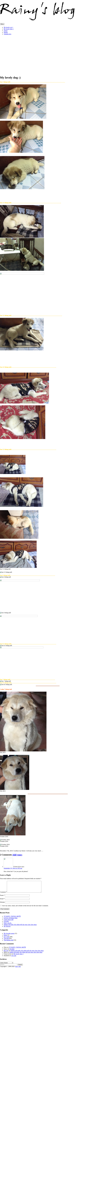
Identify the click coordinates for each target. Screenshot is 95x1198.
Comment (3, 892)
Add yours (17, 855)
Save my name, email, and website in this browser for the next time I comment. (25, 905)
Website (2, 902)
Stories (6, 32)
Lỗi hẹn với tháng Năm (10, 918)
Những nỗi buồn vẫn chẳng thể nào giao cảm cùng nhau (20, 924)
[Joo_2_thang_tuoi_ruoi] (22, 237)
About (5, 30)
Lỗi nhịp (6, 921)
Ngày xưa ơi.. (8, 923)
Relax (5, 935)
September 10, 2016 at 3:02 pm (13, 868)
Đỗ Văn (6, 950)
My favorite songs (9, 933)
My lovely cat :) (8, 27)
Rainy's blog (18, 966)
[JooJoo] (22, 274)
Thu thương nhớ (8, 940)
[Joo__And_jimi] (22, 270)
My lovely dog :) (9, 29)
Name (2, 895)
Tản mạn (6, 938)
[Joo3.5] (22, 350)
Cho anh (13, 955)
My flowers (7, 926)
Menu (2, 24)
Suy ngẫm (7, 937)
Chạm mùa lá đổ (8, 919)
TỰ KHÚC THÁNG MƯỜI (12, 916)
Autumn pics (7, 34)
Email (2, 898)
